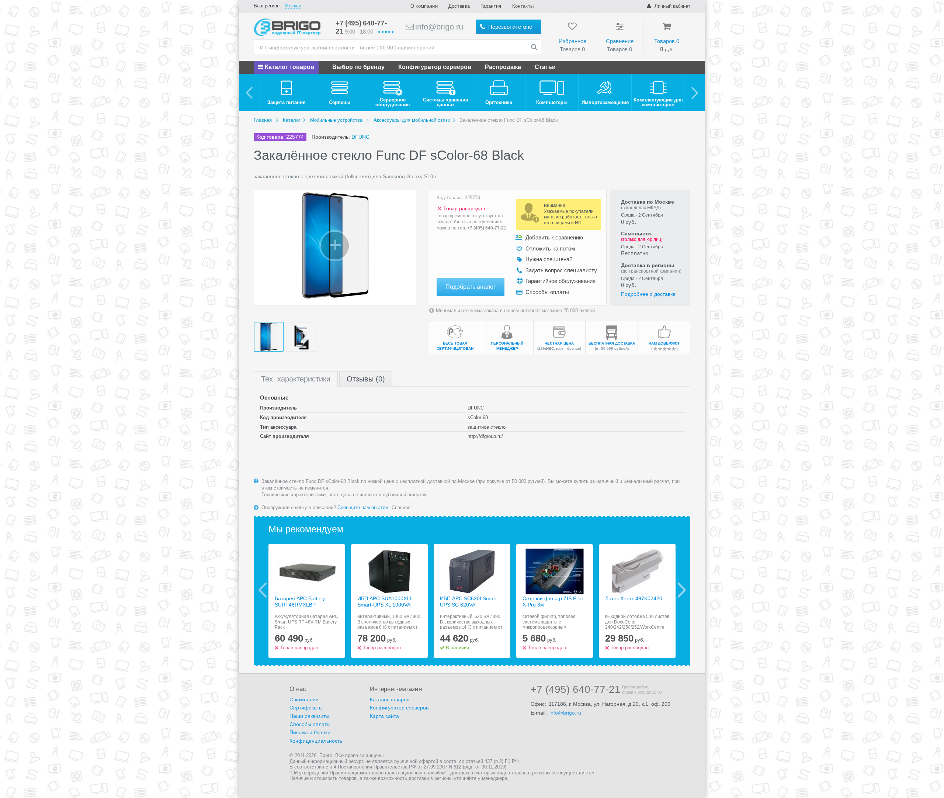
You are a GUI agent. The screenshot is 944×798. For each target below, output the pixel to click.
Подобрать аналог (470, 287)
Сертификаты (306, 708)
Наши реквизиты (309, 716)
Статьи (545, 67)
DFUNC (360, 137)
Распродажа (503, 67)
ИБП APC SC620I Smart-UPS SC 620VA (469, 601)
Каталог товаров (288, 67)
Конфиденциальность (315, 741)
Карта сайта (384, 716)
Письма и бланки (309, 732)
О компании (424, 6)
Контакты (523, 6)
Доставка (459, 6)
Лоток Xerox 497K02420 (633, 598)
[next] (694, 92)
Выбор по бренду (358, 67)
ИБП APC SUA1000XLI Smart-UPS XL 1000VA (384, 601)
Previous (262, 590)
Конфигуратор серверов (434, 67)
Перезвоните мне (509, 27)
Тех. (295, 379)
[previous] (249, 92)
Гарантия (490, 6)
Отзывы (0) (366, 379)
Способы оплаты (309, 724)
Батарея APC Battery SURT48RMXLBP (300, 601)
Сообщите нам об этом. (363, 507)
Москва (293, 5)
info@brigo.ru (438, 26)
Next (681, 590)
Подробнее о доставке (648, 294)
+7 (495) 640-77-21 (486, 228)
